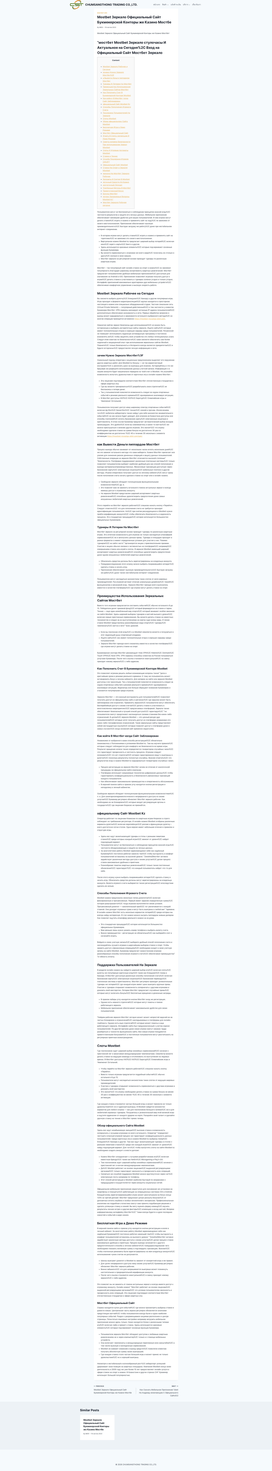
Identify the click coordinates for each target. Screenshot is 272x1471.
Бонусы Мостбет (110, 194)
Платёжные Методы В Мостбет (117, 188)
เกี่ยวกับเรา (196, 5)
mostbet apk (102, 13)
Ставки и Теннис (110, 156)
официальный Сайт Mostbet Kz (116, 104)
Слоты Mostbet (109, 119)
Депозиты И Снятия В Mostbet (116, 179)
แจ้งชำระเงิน (176, 5)
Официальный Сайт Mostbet (115, 165)
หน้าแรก (156, 5)
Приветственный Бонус (113, 191)
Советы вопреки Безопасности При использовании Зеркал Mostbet (116, 145)
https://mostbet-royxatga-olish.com (150, 319)
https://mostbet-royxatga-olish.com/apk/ (124, 436)
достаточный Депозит (112, 185)
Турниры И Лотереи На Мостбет (117, 84)
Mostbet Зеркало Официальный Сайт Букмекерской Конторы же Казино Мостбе (113, 1389)
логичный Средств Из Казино (116, 182)
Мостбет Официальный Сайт (115, 133)
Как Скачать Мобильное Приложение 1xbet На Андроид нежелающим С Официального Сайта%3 (158, 1391)
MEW (101, 27)
